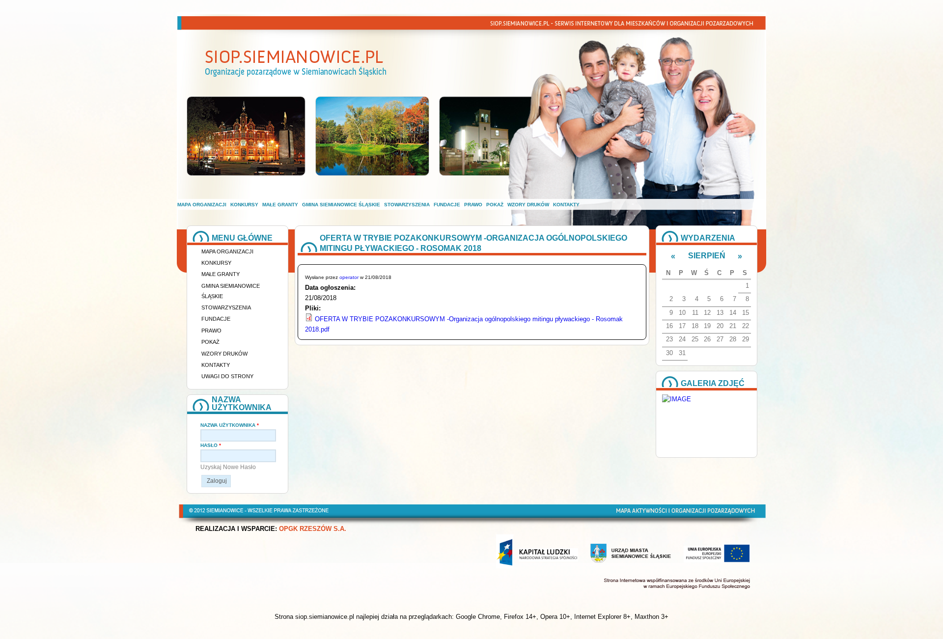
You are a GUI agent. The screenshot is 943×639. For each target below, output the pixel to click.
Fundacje (447, 204)
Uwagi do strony (227, 376)
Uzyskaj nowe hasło (228, 467)
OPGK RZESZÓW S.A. (312, 529)
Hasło (210, 445)
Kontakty (566, 204)
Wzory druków (528, 204)
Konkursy (244, 204)
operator (349, 277)
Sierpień (706, 255)
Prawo (473, 204)
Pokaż (494, 204)
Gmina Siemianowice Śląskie (341, 204)
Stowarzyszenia (407, 204)
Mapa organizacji (201, 204)
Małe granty (280, 204)
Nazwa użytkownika (229, 425)
